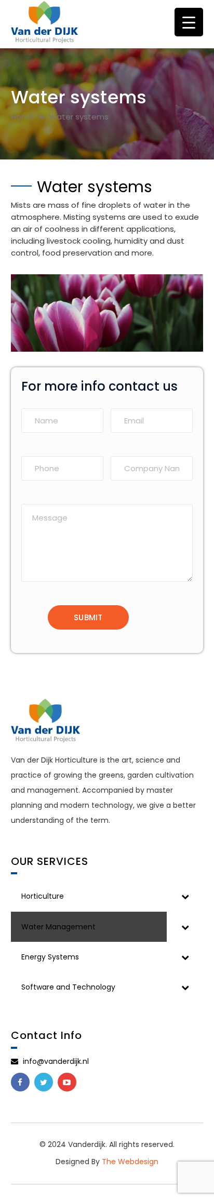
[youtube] (67, 1082)
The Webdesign (130, 1161)
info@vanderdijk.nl (55, 1061)
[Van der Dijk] (45, 21)
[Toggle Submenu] (185, 896)
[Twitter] (43, 1082)
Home (22, 116)
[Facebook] (20, 1082)
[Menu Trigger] (189, 22)
